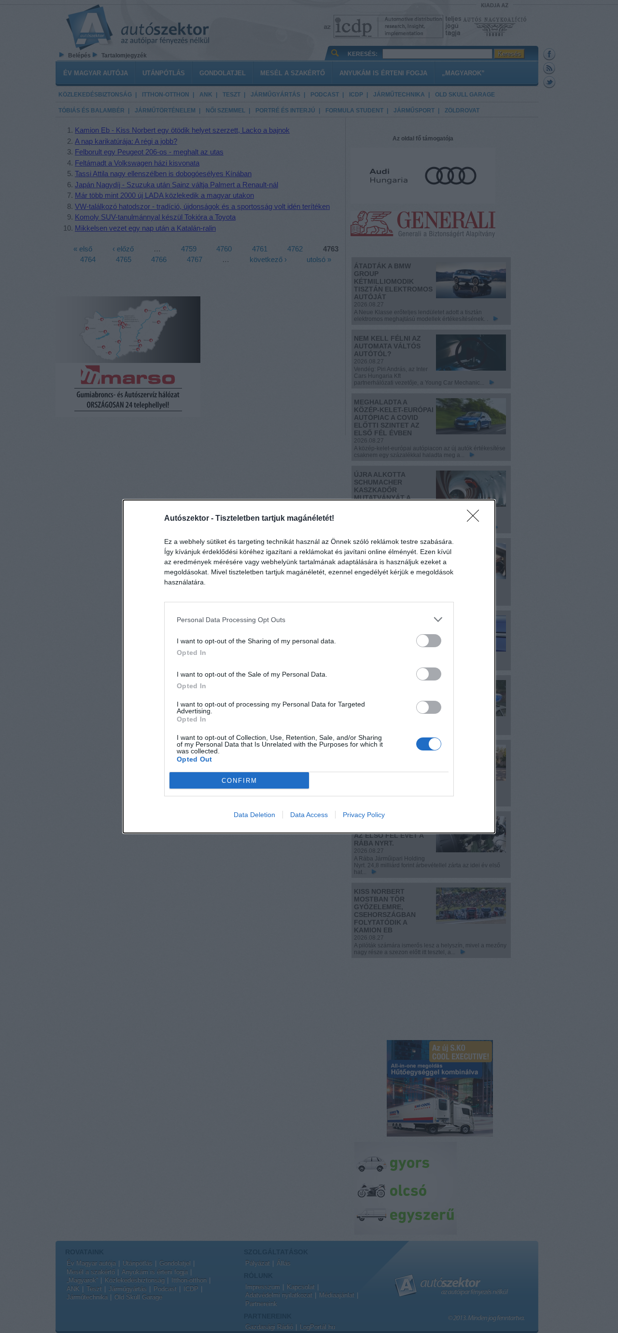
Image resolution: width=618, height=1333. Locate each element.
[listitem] (309, 619)
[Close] (476, 519)
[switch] (428, 640)
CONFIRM (239, 780)
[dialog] (309, 666)
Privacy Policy (364, 815)
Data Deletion (254, 815)
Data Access (309, 815)
